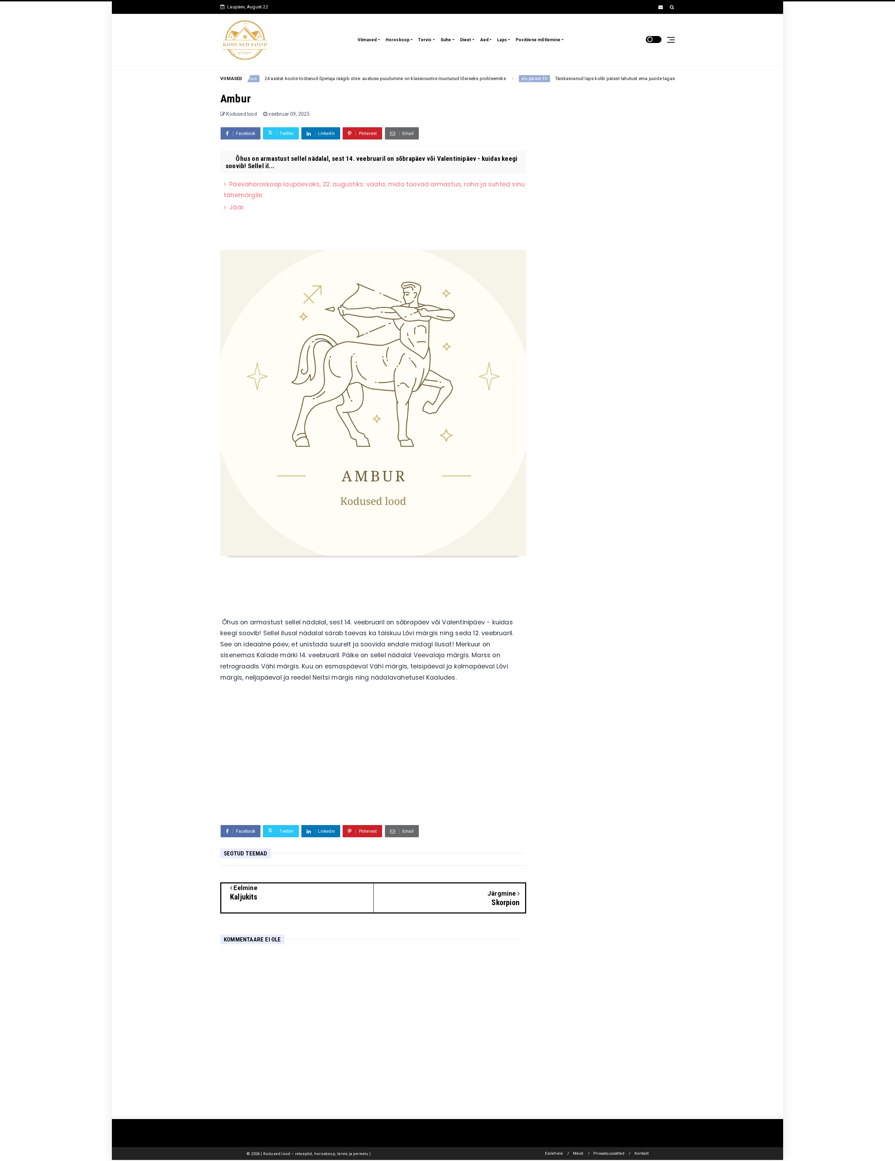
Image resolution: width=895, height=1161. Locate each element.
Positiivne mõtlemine (538, 39)
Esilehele (554, 1153)
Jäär (236, 207)
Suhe (446, 39)
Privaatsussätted (608, 1153)
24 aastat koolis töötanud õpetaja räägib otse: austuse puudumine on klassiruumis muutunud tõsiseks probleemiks (353, 78)
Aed (484, 39)
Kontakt (642, 1153)
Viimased (367, 39)
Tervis (424, 39)
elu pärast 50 (502, 78)
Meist (578, 1153)
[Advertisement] (373, 766)
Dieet (465, 39)
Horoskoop (398, 39)
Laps (502, 39)
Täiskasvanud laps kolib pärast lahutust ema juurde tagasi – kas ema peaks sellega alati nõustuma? (627, 78)
